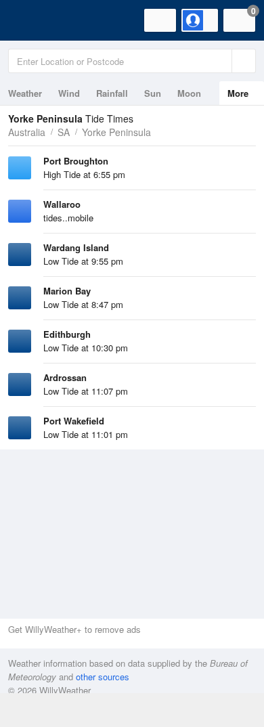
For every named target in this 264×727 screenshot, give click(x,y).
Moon (189, 93)
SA (64, 132)
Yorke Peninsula (116, 132)
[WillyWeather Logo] (30, 20)
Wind (69, 93)
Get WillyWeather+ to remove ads (74, 629)
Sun (152, 93)
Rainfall (112, 93)
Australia (26, 132)
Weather (25, 93)
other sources (102, 676)
